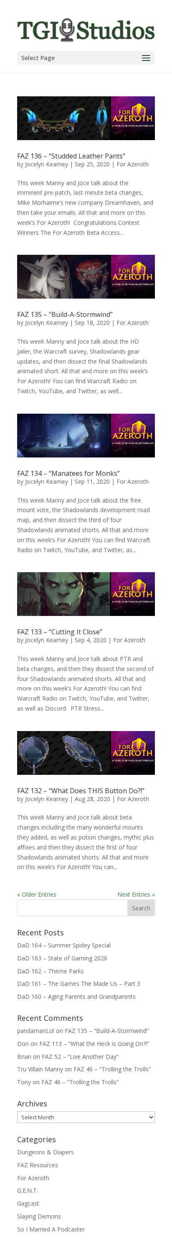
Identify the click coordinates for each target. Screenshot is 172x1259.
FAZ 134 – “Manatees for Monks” (68, 473)
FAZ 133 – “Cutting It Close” (59, 631)
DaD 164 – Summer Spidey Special (64, 945)
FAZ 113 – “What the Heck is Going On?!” (94, 1044)
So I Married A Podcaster (51, 1229)
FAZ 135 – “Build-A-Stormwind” (65, 314)
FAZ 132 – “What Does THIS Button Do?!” (80, 790)
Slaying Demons (39, 1216)
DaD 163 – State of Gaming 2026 (62, 958)
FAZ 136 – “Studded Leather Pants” (71, 156)
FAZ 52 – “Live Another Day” (80, 1056)
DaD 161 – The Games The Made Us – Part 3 (78, 984)
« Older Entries (36, 894)
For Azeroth (132, 164)
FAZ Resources (37, 1165)
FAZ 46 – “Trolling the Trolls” (112, 1069)
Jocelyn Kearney (46, 164)
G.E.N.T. (27, 1190)
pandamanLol (35, 1031)
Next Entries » (136, 894)
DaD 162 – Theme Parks (50, 971)
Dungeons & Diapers (45, 1152)
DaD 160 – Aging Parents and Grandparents (76, 996)
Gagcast (28, 1203)
